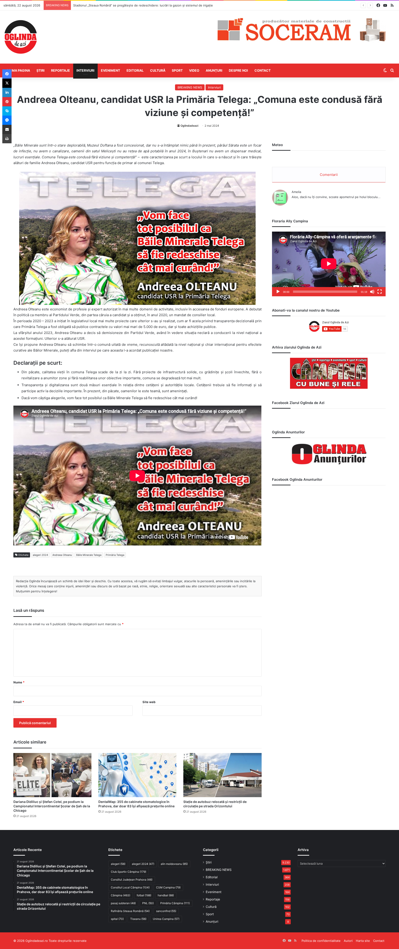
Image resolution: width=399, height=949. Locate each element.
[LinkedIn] (7, 92)
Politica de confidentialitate (321, 941)
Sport (177, 70)
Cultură (157, 70)
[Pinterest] (7, 101)
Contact (262, 70)
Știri (40, 70)
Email (18, 702)
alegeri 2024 (40, 555)
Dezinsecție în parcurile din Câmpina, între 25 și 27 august (115, 5)
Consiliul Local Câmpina (130, 887)
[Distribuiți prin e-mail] (7, 129)
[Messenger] (7, 120)
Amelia (296, 192)
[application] (329, 264)
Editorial (135, 70)
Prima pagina (18, 70)
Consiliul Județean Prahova (131, 879)
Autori (348, 941)
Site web (148, 702)
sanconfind (166, 911)
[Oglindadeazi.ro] (20, 37)
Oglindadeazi (189, 125)
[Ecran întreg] (379, 291)
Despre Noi (238, 70)
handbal (166, 895)
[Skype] (7, 111)
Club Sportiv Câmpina (128, 871)
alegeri (118, 864)
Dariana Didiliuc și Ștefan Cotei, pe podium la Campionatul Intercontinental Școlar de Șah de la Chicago (51, 806)
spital (117, 919)
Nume (18, 682)
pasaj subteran (123, 903)
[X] (7, 83)
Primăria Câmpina (175, 903)
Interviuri (85, 70)
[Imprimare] (7, 138)
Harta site (363, 941)
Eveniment (110, 70)
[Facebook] (7, 74)
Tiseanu (138, 919)
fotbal (144, 895)
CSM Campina (168, 887)
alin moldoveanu (174, 864)
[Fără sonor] (372, 291)
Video (194, 70)
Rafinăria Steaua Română (130, 911)
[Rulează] (278, 291)
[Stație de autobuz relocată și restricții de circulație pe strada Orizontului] (222, 775)
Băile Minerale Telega (88, 555)
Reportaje (60, 70)
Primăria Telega (115, 555)
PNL (148, 903)
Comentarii (329, 174)
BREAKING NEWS (190, 87)
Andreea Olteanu (62, 555)
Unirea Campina (166, 919)
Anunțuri (214, 70)
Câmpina (120, 895)
